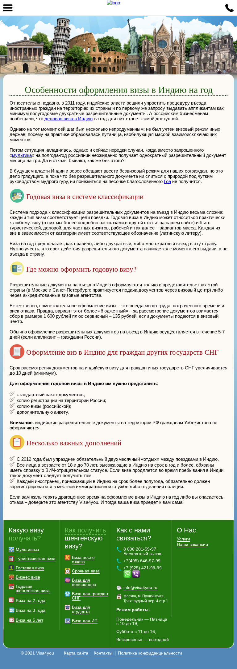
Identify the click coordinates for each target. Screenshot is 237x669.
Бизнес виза (28, 577)
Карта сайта (76, 653)
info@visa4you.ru (140, 587)
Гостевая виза (30, 567)
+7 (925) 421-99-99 (142, 567)
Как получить (85, 530)
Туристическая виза (36, 558)
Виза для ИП (85, 620)
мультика (22, 155)
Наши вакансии (192, 544)
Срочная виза (86, 570)
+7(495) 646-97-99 (141, 560)
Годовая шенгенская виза (33, 588)
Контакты (103, 653)
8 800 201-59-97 (229, 7)
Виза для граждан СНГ (90, 595)
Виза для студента (81, 609)
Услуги (183, 538)
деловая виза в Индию (68, 118)
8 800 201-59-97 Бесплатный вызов (142, 551)
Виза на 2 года (30, 600)
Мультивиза (27, 549)
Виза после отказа (83, 559)
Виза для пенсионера (84, 582)
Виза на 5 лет (29, 620)
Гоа (167, 181)
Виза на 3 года (30, 610)
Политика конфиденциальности (150, 653)
